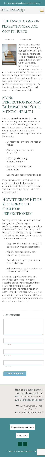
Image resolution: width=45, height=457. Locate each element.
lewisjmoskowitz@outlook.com (29, 399)
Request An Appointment (22, 427)
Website (7, 366)
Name (6, 344)
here (17, 396)
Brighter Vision (32, 451)
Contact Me (22, 435)
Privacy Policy (12, 451)
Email (6, 355)
